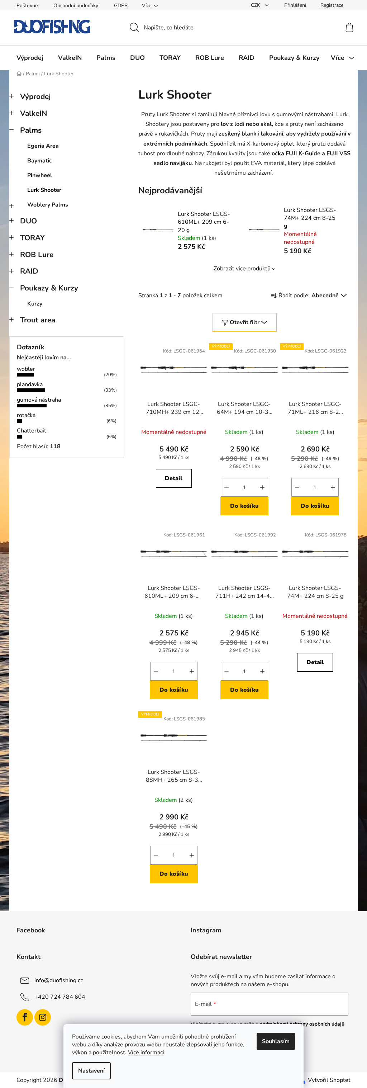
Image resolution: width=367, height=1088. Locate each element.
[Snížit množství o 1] (226, 487)
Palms (31, 130)
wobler (26, 369)
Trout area (37, 320)
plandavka (30, 384)
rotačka (26, 415)
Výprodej (35, 96)
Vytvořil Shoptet (329, 1080)
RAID (29, 271)
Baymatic (39, 161)
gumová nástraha (39, 400)
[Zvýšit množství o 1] (262, 487)
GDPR (121, 5)
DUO (28, 221)
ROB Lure (36, 255)
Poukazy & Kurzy (49, 288)
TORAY (32, 238)
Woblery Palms (47, 205)
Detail (173, 478)
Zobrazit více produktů (242, 269)
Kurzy (34, 304)
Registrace (331, 5)
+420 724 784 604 (59, 997)
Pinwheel (39, 175)
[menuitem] (30, 58)
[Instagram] (42, 1017)
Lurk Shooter (44, 190)
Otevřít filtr (244, 322)
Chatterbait (31, 431)
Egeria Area (43, 146)
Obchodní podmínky (75, 5)
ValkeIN (33, 113)
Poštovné (27, 5)
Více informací (146, 1052)
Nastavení (91, 1071)
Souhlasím (276, 1041)
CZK (256, 5)
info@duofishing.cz (58, 980)
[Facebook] (24, 1017)
